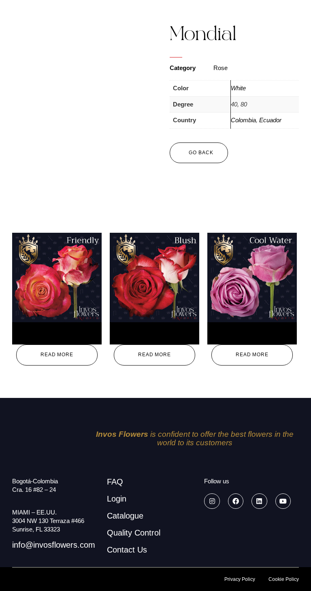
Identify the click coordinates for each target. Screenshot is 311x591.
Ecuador (270, 120)
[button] (199, 153)
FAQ (115, 481)
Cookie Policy (283, 579)
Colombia (243, 120)
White (238, 88)
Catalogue (125, 515)
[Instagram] (211, 501)
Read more (56, 354)
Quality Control (133, 532)
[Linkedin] (259, 501)
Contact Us (127, 549)
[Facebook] (235, 501)
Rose (220, 67)
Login (116, 498)
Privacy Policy (239, 579)
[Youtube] (283, 501)
